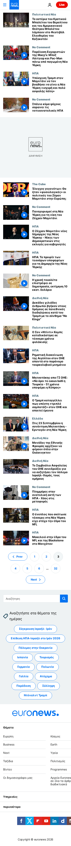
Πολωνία (47, 666)
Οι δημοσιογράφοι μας (18, 777)
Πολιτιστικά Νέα (44, 14)
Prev (19, 556)
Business (8, 744)
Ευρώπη (8, 736)
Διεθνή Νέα (40, 297)
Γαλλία (23, 676)
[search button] (64, 599)
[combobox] (35, 599)
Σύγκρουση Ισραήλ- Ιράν (35, 628)
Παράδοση (23, 685)
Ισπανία (22, 657)
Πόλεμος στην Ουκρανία (35, 647)
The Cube (39, 184)
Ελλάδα (37, 418)
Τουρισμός (46, 657)
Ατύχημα (46, 676)
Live (62, 4)
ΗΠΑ (35, 73)
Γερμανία (23, 666)
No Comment (41, 47)
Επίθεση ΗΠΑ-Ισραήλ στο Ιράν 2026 (35, 638)
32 (55, 568)
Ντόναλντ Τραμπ (35, 695)
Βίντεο (7, 769)
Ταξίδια (8, 761)
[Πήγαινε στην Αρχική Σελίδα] (14, 4)
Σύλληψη (48, 685)
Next (34, 579)
